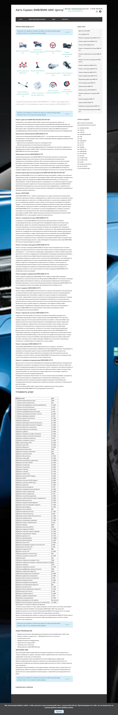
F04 (85, 153)
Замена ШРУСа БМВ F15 (86, 102)
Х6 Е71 (81, 166)
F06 (81, 149)
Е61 (85, 141)
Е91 (85, 134)
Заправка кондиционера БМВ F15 (89, 106)
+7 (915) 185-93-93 (96, 9)
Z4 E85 (84, 168)
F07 (83, 145)
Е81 (81, 128)
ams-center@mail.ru (75, 11)
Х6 (78, 166)
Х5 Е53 (81, 164)
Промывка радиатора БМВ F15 (88, 79)
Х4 (78, 162)
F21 (83, 130)
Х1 (78, 158)
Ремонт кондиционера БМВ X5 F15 (89, 38)
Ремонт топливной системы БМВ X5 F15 (90, 49)
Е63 (81, 147)
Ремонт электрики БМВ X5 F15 (88, 69)
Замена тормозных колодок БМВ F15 (89, 94)
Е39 (81, 141)
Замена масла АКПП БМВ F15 (88, 90)
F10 (81, 143)
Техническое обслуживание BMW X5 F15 (37, 52)
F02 (83, 153)
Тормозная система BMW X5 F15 (67, 92)
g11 (81, 155)
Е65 (83, 151)
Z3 (79, 168)
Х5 (78, 164)
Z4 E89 (88, 168)
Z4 (81, 168)
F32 (81, 138)
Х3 (78, 160)
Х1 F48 (85, 158)
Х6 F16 (85, 166)
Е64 (83, 147)
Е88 (88, 128)
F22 (81, 132)
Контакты (65, 19)
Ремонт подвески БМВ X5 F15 (88, 65)
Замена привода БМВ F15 (86, 99)
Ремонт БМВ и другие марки (37, 19)
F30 (81, 136)
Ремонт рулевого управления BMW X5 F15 (23, 94)
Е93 (90, 134)
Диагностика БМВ (84, 31)
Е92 (88, 134)
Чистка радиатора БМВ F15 (87, 83)
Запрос (67, 32)
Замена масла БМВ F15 (86, 86)
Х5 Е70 (85, 164)
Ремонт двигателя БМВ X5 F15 (88, 41)
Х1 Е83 (81, 160)
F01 (81, 153)
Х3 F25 (85, 160)
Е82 (83, 128)
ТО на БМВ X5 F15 (84, 34)
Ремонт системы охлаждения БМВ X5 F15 (89, 61)
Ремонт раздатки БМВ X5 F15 (87, 72)
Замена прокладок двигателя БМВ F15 (89, 110)
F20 (81, 130)
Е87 (85, 128)
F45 (83, 132)
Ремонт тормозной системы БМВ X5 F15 (90, 55)
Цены (53, 19)
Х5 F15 (89, 164)
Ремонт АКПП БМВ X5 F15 (86, 45)
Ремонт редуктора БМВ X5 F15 (88, 76)
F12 (83, 149)
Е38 (81, 151)
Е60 (83, 141)
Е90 (83, 134)
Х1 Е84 (81, 158)
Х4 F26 (81, 162)
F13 (85, 149)
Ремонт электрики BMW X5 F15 (67, 54)
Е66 (85, 151)
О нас (20, 19)
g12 (83, 155)
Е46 (81, 134)
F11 (83, 143)
